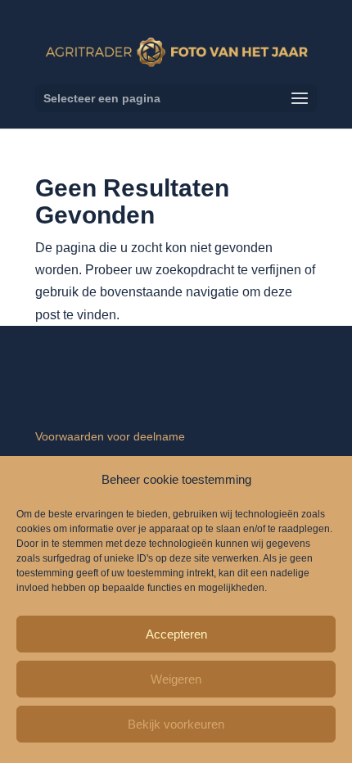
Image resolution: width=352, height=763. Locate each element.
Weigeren (176, 679)
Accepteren (176, 634)
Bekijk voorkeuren (176, 724)
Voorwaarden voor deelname (110, 436)
